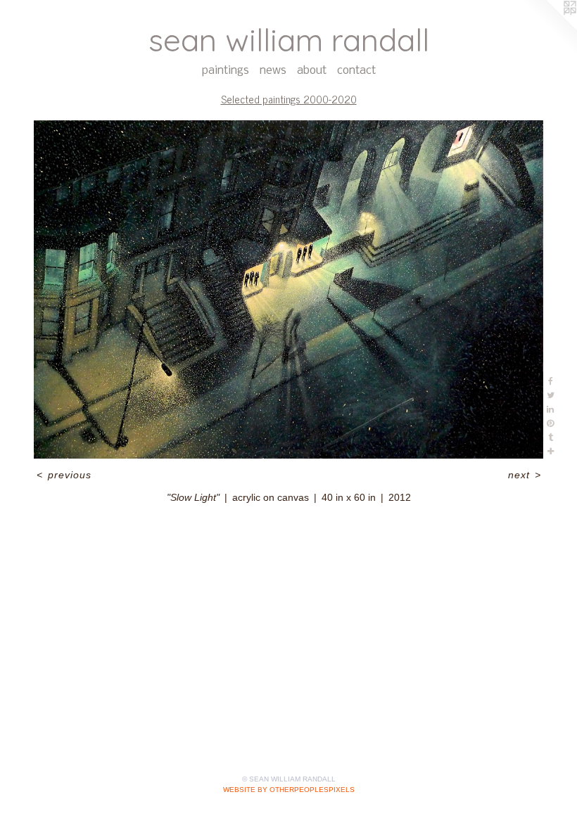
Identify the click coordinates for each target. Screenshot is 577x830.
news (273, 71)
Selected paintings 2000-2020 (289, 99)
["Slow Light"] (288, 289)
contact (356, 71)
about (311, 71)
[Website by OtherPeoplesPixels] (549, 28)
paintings (225, 71)
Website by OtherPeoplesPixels (289, 789)
